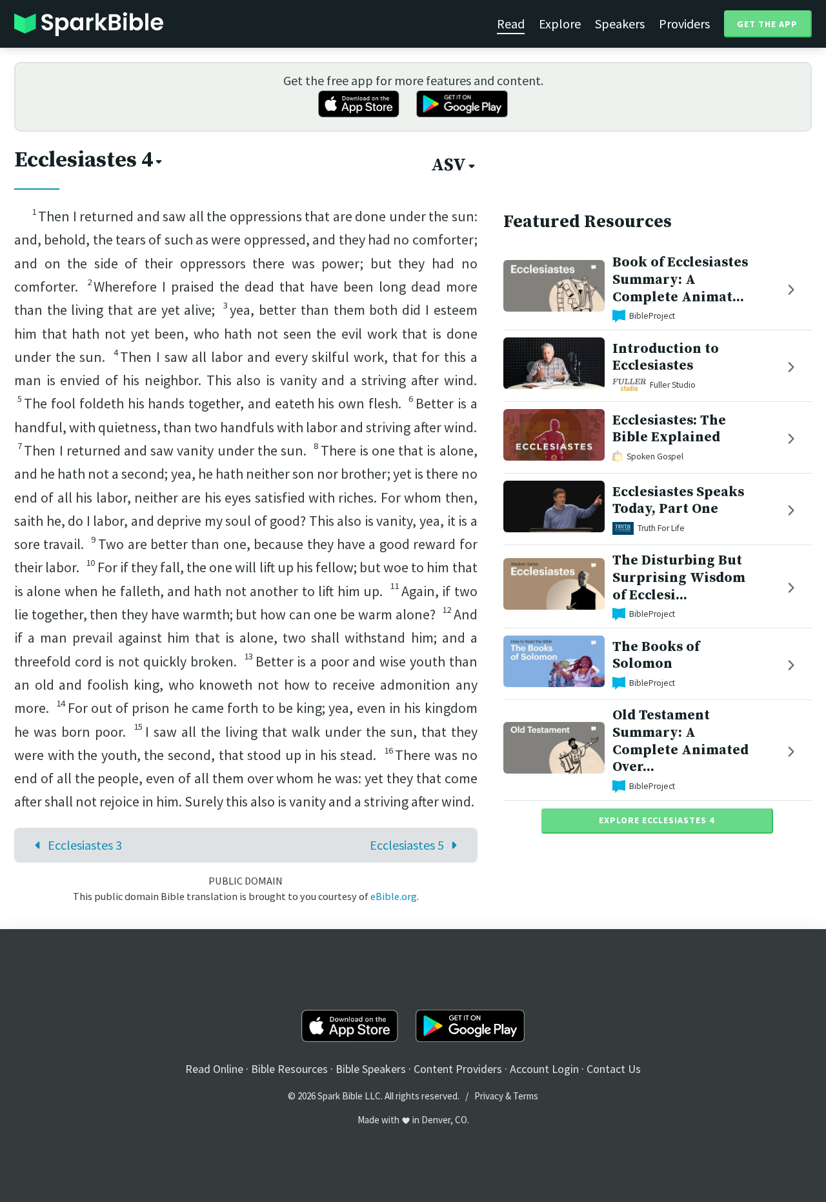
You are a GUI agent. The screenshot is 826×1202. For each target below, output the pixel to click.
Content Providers (458, 1068)
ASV (448, 165)
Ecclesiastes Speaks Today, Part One (678, 500)
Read (511, 23)
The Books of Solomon (656, 655)
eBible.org (393, 896)
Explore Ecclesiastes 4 (656, 820)
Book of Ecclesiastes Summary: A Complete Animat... (680, 280)
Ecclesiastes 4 (83, 160)
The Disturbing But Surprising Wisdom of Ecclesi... (678, 578)
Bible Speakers (371, 1068)
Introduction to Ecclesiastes (665, 357)
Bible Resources (289, 1068)
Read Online (214, 1068)
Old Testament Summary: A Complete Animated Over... (680, 741)
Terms (525, 1096)
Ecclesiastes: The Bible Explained (669, 429)
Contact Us (614, 1068)
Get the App (767, 24)
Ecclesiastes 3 (85, 845)
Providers (684, 23)
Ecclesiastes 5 (407, 845)
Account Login (544, 1068)
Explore (560, 23)
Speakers (620, 23)
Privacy (488, 1096)
